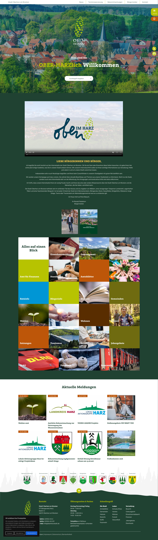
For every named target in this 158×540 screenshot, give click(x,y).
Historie (102, 514)
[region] (21, 526)
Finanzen (129, 517)
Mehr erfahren (54, 257)
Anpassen (9, 533)
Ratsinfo (102, 517)
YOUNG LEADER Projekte (88, 423)
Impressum (47, 534)
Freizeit (114, 517)
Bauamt (128, 509)
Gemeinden (104, 511)
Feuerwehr (103, 522)
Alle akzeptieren (31, 533)
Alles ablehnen (20, 533)
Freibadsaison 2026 (115, 459)
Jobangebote (130, 520)
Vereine (114, 511)
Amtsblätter (104, 509)
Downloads (129, 523)
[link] (88, 221)
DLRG (102, 520)
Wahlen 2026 (23, 423)
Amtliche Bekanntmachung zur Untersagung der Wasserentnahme (61, 425)
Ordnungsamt (130, 511)
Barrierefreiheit (67, 534)
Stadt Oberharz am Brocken (18, 2)
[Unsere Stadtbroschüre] (88, 221)
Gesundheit (116, 520)
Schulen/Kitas (117, 509)
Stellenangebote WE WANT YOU (120, 423)
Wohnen (115, 514)
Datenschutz (57, 534)
